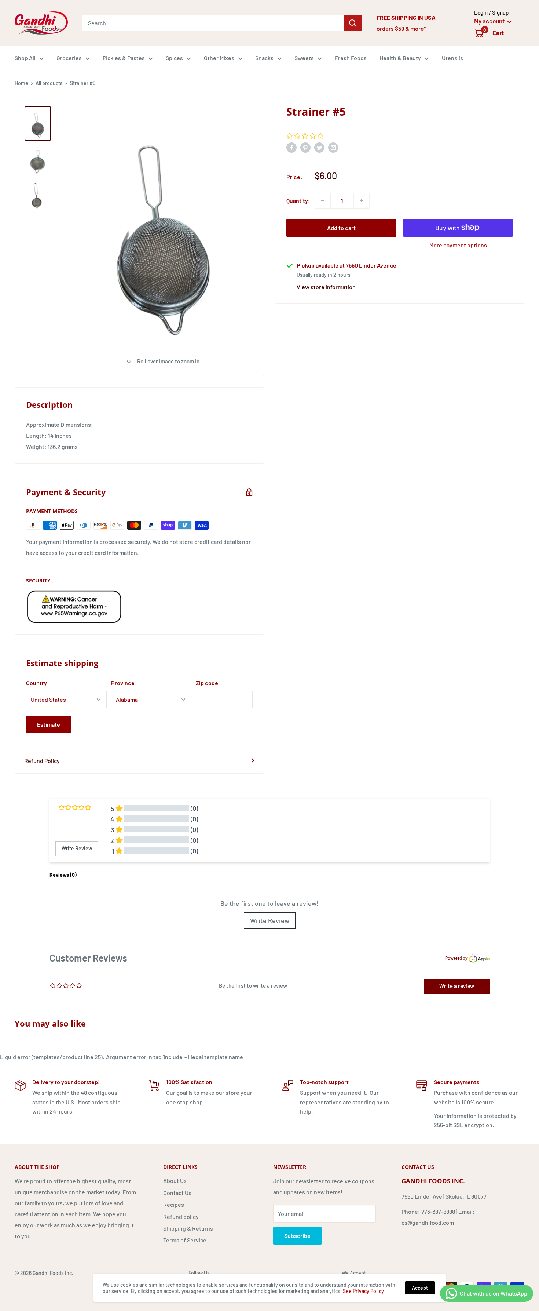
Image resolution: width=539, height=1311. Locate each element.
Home (21, 83)
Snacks (264, 57)
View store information (326, 286)
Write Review (269, 920)
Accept (420, 1288)
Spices (174, 57)
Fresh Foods (351, 57)
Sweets (304, 57)
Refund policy (181, 1216)
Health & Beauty (400, 57)
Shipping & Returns (188, 1228)
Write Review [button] (77, 848)
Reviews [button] (63, 875)
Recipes (173, 1204)
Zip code (207, 682)
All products (49, 83)
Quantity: (298, 200)
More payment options (458, 244)
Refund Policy (42, 760)
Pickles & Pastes (124, 57)
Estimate (48, 724)
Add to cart (341, 227)
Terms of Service (184, 1239)
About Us (175, 1180)
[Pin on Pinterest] (305, 147)
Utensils (452, 57)
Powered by (456, 957)
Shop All (25, 57)
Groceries (69, 57)
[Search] (353, 23)
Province (123, 682)
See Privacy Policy (363, 1291)
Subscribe (297, 1235)
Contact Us (177, 1192)
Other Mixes (219, 57)
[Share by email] (333, 147)
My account (490, 21)
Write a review (456, 986)
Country (36, 682)
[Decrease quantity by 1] (322, 200)
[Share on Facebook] (291, 147)
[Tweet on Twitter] (319, 147)
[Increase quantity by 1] (361, 200)
